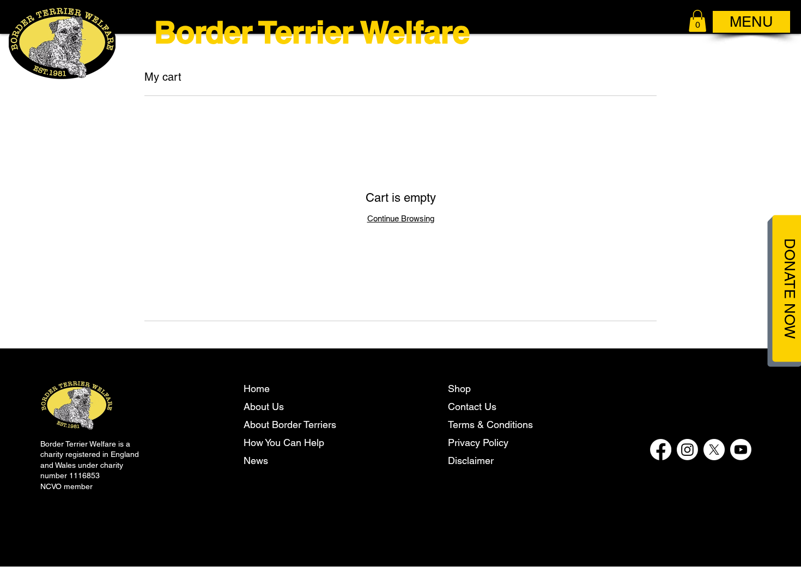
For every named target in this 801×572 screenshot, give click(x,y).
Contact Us (472, 406)
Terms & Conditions (490, 424)
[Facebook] (660, 449)
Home (257, 388)
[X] (714, 449)
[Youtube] (740, 449)
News (256, 460)
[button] (697, 21)
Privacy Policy (478, 442)
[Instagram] (687, 449)
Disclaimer (471, 460)
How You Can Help (284, 442)
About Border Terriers (290, 424)
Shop (459, 388)
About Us (264, 406)
